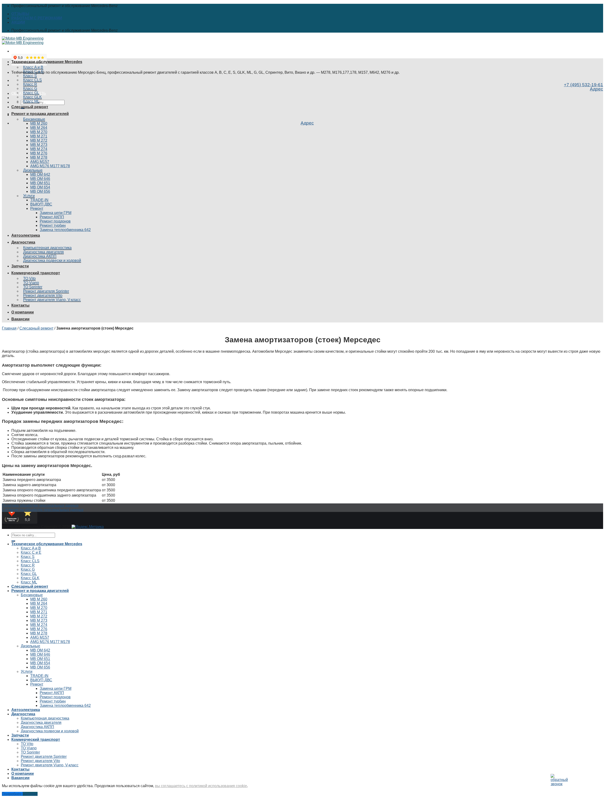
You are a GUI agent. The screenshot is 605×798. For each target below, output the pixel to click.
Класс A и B (33, 67)
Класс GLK (32, 97)
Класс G (30, 88)
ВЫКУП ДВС (41, 204)
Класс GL (31, 93)
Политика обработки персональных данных (40, 505)
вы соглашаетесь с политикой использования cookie (201, 786)
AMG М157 (39, 162)
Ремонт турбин (53, 225)
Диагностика (23, 242)
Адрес (596, 88)
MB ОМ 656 (40, 191)
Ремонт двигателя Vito (42, 295)
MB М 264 (38, 128)
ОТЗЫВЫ (20, 14)
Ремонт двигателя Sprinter (46, 291)
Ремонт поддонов (55, 221)
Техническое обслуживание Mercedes (46, 62)
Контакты (20, 305)
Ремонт (36, 208)
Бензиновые (34, 119)
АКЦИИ (18, 22)
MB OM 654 (40, 187)
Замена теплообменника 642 (65, 230)
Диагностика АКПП (39, 256)
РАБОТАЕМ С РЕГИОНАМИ (36, 18)
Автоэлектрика (25, 235)
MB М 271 (38, 136)
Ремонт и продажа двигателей (40, 114)
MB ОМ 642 (40, 174)
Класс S (30, 76)
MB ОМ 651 (40, 183)
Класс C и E (33, 71)
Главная (9, 328)
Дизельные (33, 170)
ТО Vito (29, 278)
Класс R (30, 84)
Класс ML (31, 101)
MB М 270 (38, 132)
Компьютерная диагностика (47, 248)
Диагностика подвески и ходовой (52, 260)
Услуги (29, 196)
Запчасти (20, 266)
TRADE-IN (39, 200)
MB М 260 (38, 123)
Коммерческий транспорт (35, 273)
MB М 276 (38, 153)
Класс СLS (32, 80)
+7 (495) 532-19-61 (583, 84)
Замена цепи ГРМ (55, 213)
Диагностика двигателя (43, 252)
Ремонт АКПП (52, 217)
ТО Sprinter (32, 287)
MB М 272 (38, 140)
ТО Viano (31, 283)
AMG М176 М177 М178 (50, 166)
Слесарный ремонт (29, 107)
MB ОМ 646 (40, 179)
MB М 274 (38, 149)
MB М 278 (38, 157)
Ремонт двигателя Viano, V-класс (52, 300)
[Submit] (13, 541)
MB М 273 (38, 145)
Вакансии (20, 319)
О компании (22, 312)
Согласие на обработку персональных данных (42, 510)
